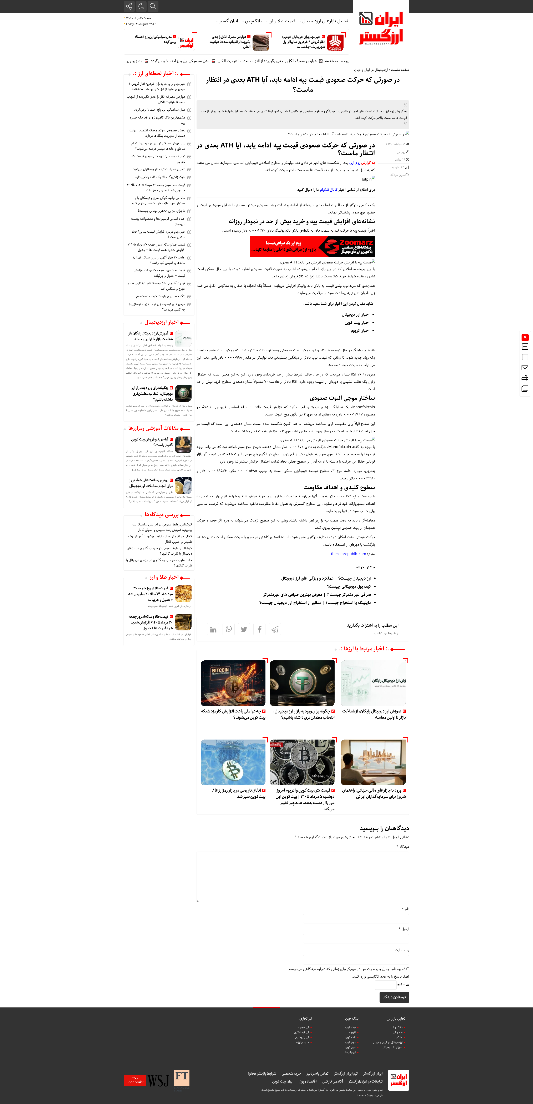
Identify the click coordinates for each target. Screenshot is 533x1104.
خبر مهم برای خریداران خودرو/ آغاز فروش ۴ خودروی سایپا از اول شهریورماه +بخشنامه (303, 42)
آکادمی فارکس (332, 1081)
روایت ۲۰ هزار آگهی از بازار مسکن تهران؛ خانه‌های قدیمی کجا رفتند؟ (159, 260)
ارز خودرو (303, 1027)
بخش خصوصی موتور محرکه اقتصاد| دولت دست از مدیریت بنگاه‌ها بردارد (157, 133)
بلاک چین (352, 1019)
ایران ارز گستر (372, 1074)
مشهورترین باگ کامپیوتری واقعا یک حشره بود (141, 61)
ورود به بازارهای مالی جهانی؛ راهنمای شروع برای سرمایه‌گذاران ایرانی (374, 793)
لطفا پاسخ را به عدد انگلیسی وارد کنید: (380, 976)
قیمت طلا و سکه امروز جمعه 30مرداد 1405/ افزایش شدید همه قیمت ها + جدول (156, 247)
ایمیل (403, 929)
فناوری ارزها (302, 1042)
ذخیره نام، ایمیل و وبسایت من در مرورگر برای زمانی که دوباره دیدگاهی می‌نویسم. (346, 969)
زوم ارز (401, 152)
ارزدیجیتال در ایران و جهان (371, 70)
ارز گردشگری (301, 1032)
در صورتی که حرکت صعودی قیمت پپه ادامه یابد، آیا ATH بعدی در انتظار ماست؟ (303, 85)
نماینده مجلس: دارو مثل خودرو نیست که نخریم (158, 159)
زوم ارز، (354, 163)
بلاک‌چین (253, 21)
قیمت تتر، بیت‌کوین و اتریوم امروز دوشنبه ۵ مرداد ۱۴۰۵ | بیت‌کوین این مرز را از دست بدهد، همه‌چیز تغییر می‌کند (305, 800)
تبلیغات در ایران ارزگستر (366, 1081)
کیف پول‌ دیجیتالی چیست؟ (349, 586)
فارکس (398, 1037)
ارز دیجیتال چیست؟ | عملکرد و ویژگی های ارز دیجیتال (326, 578)
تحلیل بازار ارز (396, 1019)
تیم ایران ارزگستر (346, 1074)
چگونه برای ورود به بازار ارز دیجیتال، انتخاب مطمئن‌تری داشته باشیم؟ (304, 714)
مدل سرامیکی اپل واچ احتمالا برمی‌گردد (155, 39)
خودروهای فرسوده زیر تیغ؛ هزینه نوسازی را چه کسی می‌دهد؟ (157, 306)
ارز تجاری (305, 1019)
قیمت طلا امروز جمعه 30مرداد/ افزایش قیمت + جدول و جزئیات (159, 273)
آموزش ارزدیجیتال (392, 1047)
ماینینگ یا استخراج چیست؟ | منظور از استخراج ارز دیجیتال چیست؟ (315, 602)
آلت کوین (350, 1037)
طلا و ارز (397, 1032)
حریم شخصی (291, 1074)
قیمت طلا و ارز (282, 21)
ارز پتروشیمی (301, 1037)
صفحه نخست (400, 70)
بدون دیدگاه (397, 175)
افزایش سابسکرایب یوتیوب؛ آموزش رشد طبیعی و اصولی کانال (162, 527)
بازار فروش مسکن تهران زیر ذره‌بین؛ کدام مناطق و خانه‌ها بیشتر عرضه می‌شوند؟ (158, 146)
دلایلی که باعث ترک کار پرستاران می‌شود (159, 169)
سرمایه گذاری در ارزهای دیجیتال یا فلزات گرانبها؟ (159, 562)
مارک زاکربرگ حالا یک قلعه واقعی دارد (160, 177)
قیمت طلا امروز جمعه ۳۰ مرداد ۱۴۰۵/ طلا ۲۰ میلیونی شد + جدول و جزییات (156, 187)
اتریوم (352, 1032)
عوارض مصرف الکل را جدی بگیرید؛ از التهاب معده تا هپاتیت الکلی (229, 42)
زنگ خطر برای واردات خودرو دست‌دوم (160, 296)
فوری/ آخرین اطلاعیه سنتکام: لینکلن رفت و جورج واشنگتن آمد (156, 286)
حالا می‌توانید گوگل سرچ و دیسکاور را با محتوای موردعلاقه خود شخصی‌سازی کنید (158, 200)
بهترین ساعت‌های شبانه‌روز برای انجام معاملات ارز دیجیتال (151, 483)
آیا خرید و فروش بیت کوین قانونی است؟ (152, 442)
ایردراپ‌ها (350, 1052)
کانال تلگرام (328, 190)
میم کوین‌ (350, 1047)
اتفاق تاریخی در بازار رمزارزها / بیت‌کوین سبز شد (238, 793)
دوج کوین (350, 1042)
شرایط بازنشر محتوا (262, 1074)
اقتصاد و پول (308, 1081)
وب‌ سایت (402, 950)
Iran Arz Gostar (366, 1095)
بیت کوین (350, 1027)
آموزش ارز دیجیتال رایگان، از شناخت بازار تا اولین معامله (374, 714)
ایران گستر (228, 21)
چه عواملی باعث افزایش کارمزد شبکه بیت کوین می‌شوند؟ (233, 714)
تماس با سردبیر (317, 1074)
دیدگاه (402, 847)
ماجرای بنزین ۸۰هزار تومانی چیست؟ (161, 211)
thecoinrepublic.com (348, 554)
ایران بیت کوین (282, 1081)
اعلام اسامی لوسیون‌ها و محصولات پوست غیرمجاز (158, 221)
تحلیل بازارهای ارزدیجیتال (325, 21)
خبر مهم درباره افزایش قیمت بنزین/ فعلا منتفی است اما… (158, 234)
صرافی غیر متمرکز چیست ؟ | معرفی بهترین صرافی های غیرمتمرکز (317, 594)
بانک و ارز (396, 1027)
